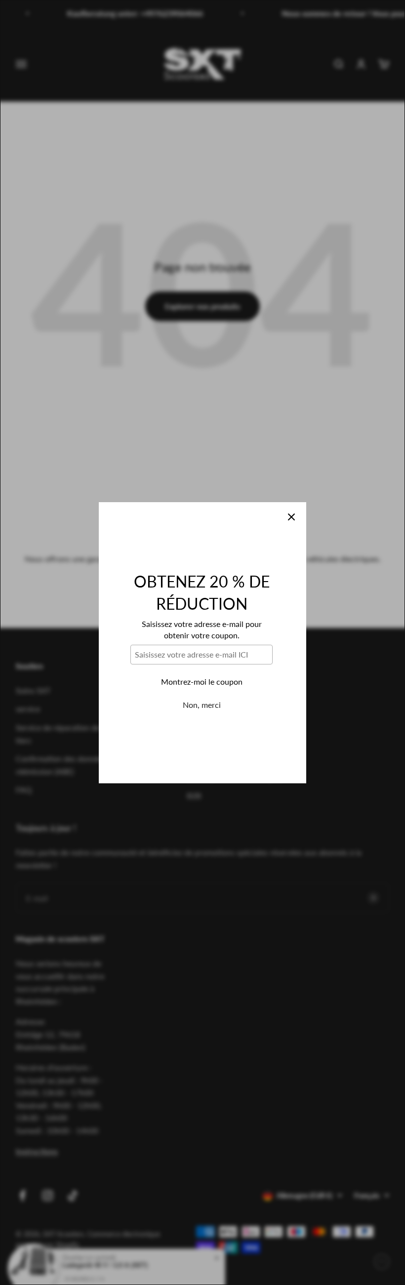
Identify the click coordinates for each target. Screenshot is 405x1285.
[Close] (291, 517)
